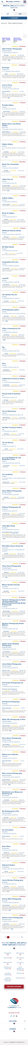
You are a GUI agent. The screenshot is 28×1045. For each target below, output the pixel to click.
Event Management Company (20, 968)
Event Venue (20, 963)
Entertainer (20, 973)
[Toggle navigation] (2, 2)
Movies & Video (8, 963)
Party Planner (20, 978)
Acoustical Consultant (7, 974)
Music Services (20, 953)
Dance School (20, 958)
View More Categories (14, 986)
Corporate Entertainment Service (7, 979)
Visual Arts (8, 958)
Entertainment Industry (7, 967)
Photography (7, 953)
